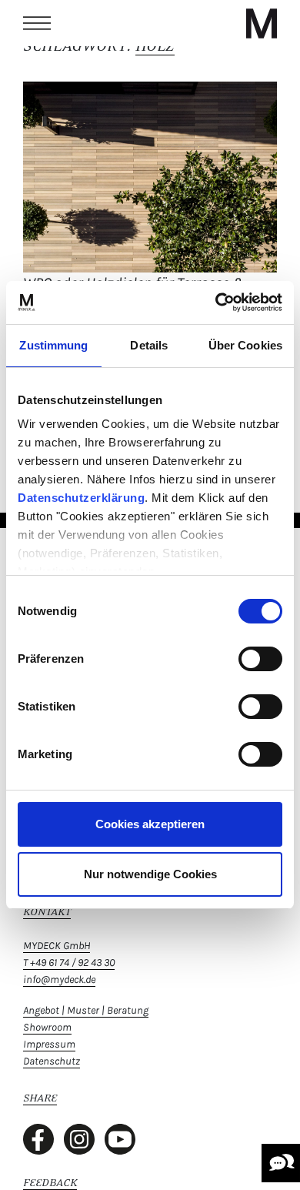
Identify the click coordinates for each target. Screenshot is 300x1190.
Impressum (49, 1044)
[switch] (260, 659)
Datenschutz (51, 1061)
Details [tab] (149, 345)
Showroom (47, 1027)
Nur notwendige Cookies (150, 874)
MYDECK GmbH (56, 945)
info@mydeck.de (59, 979)
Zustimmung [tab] (53, 345)
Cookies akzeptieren (150, 824)
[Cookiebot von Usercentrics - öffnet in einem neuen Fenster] (215, 302)
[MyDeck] (261, 23)
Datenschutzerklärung (81, 497)
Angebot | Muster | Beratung (85, 1010)
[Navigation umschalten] (37, 23)
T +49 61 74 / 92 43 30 (69, 962)
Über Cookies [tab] (245, 345)
